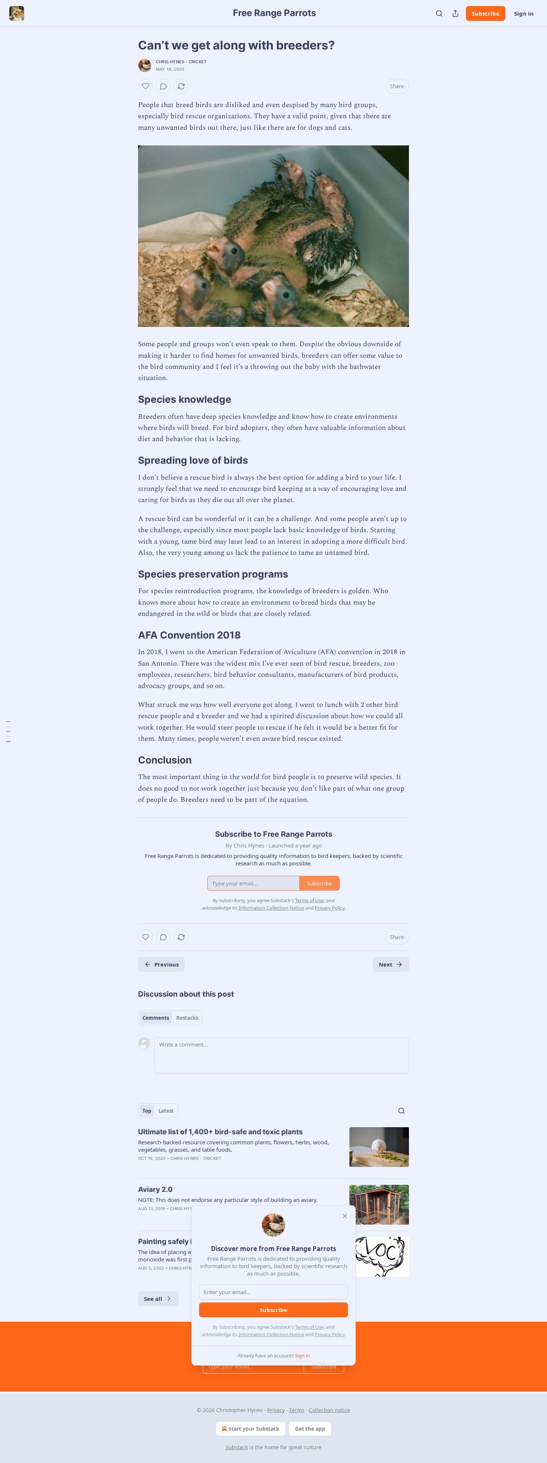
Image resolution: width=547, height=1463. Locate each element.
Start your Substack (253, 1428)
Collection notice (329, 1410)
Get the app (310, 1428)
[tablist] (170, 1017)
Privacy (276, 1410)
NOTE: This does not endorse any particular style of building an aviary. (228, 1199)
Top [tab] (147, 1110)
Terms (296, 1410)
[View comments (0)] (163, 86)
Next (386, 964)
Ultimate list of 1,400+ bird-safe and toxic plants (220, 1132)
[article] (273, 1150)
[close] (345, 1216)
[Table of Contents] (8, 731)
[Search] (439, 13)
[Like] (145, 86)
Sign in (524, 13)
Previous (166, 964)
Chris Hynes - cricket (181, 61)
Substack (236, 1447)
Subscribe (485, 13)
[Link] (128, 399)
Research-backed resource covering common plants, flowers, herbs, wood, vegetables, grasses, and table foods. (233, 1145)
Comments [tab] (156, 1018)
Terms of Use (309, 1327)
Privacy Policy (330, 1334)
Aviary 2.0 (155, 1189)
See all (153, 1298)
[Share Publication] (455, 13)
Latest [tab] (166, 1110)
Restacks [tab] (187, 1018)
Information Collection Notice (271, 1334)
